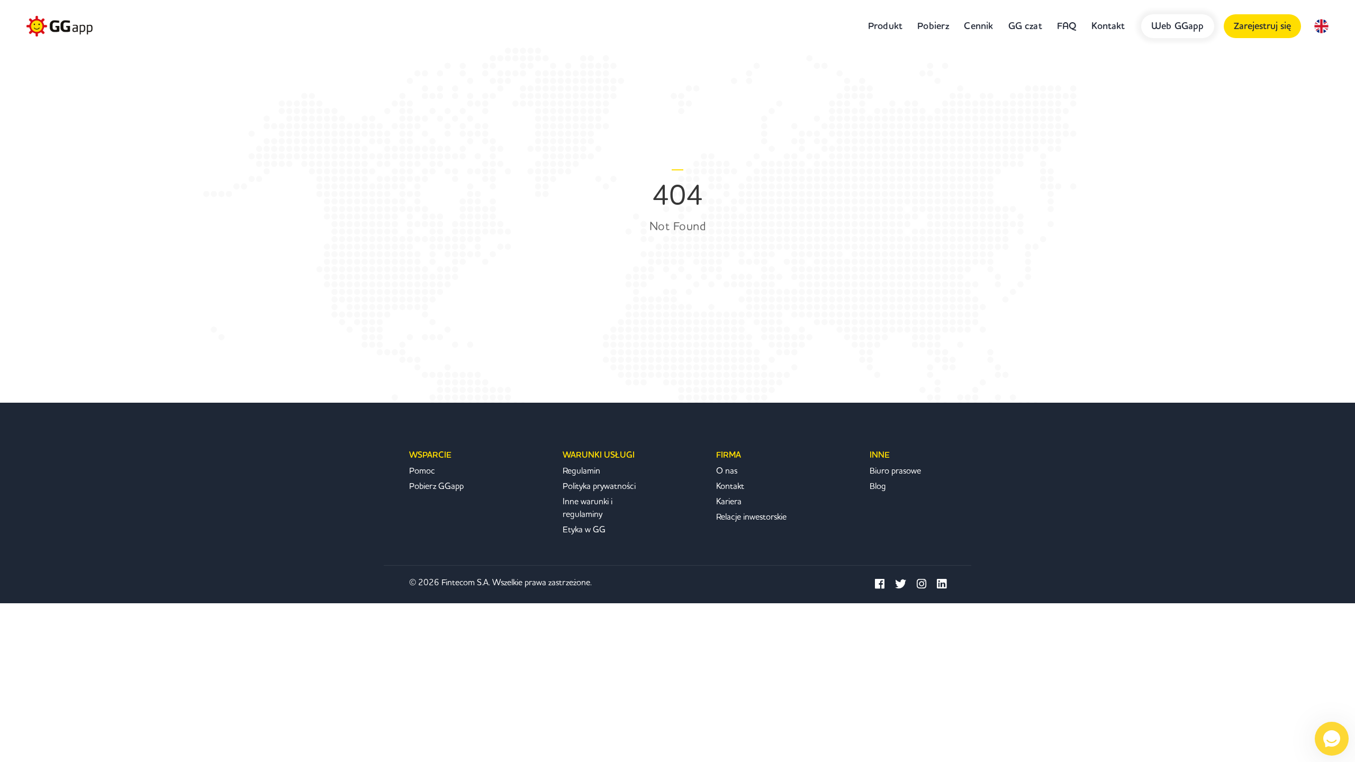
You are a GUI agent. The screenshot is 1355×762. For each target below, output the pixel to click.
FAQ (1067, 26)
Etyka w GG (584, 530)
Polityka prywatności (599, 486)
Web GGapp (1177, 26)
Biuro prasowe (895, 471)
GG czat (1025, 26)
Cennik (978, 26)
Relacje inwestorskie (751, 517)
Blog (878, 486)
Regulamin (581, 471)
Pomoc (422, 471)
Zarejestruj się (1262, 26)
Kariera (729, 501)
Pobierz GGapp (436, 486)
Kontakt (1108, 26)
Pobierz (933, 26)
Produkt (885, 26)
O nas (726, 471)
